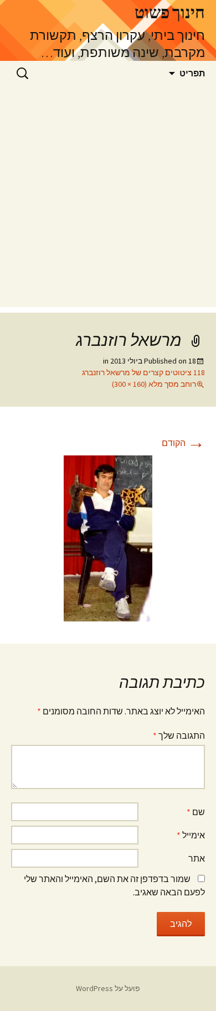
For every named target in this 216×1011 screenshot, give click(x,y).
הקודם (183, 442)
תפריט (192, 73)
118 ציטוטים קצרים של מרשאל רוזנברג (143, 372)
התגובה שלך (179, 735)
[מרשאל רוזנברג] (108, 537)
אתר (196, 858)
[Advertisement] (108, 199)
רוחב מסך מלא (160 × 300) (154, 384)
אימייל (191, 835)
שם (196, 811)
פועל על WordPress (108, 988)
